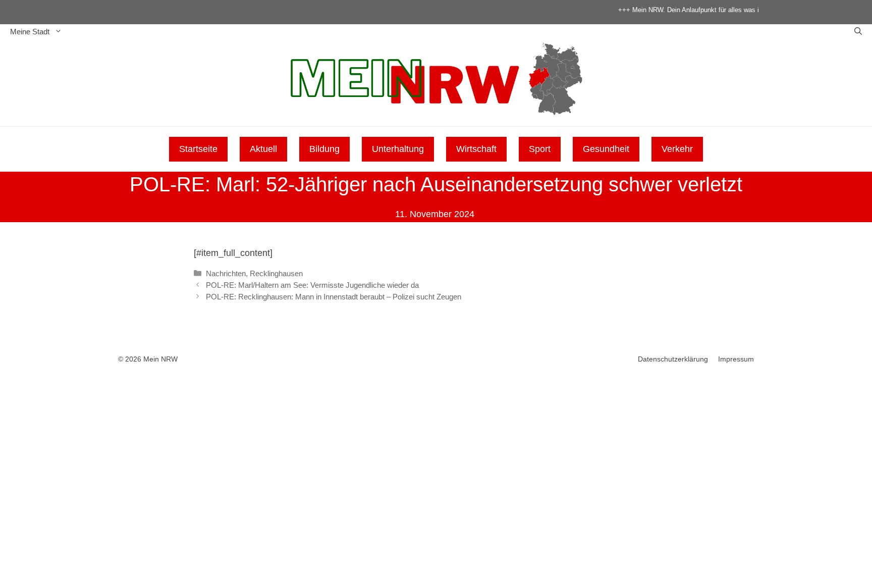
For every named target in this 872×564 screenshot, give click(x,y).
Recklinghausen (276, 273)
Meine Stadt (29, 31)
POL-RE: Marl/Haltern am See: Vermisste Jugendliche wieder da (312, 285)
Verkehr (677, 149)
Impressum (736, 359)
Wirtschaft (476, 149)
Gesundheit (606, 149)
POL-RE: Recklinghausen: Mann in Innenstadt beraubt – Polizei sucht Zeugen (333, 296)
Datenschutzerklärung (673, 359)
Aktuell (263, 149)
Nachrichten (226, 273)
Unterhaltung (398, 149)
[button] (858, 31)
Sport (540, 149)
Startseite (198, 149)
